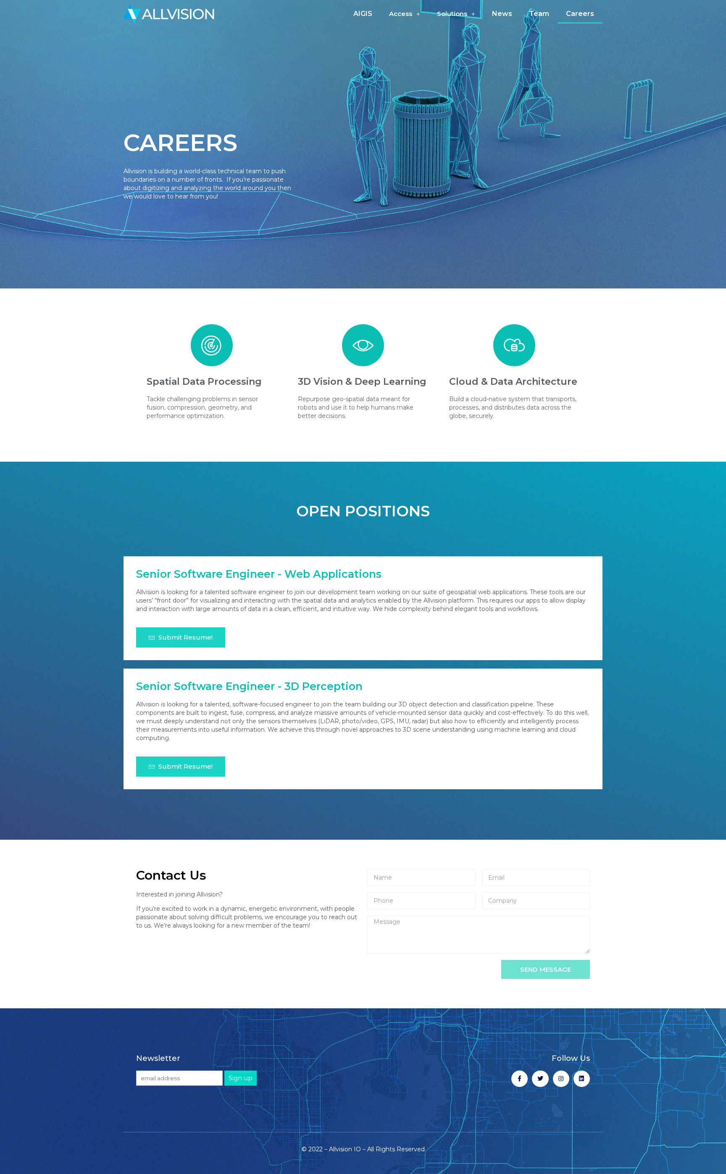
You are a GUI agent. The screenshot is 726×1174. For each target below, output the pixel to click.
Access (400, 14)
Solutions (452, 14)
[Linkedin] (581, 1079)
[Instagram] (561, 1079)
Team (539, 14)
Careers (580, 14)
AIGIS (362, 14)
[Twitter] (540, 1079)
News (502, 14)
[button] (180, 637)
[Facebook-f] (519, 1079)
